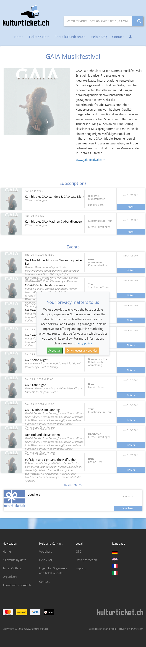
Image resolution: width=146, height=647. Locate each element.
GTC (78, 552)
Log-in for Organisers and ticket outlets (53, 570)
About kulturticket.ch (69, 37)
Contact (118, 37)
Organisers (10, 577)
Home (18, 37)
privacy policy (83, 343)
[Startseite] (26, 15)
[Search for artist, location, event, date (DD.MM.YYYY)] (137, 21)
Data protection (86, 560)
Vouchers (45, 552)
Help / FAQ (99, 37)
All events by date (14, 560)
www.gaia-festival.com (90, 160)
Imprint (81, 568)
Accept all (54, 350)
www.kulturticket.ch (36, 628)
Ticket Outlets (39, 37)
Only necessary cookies (82, 350)
